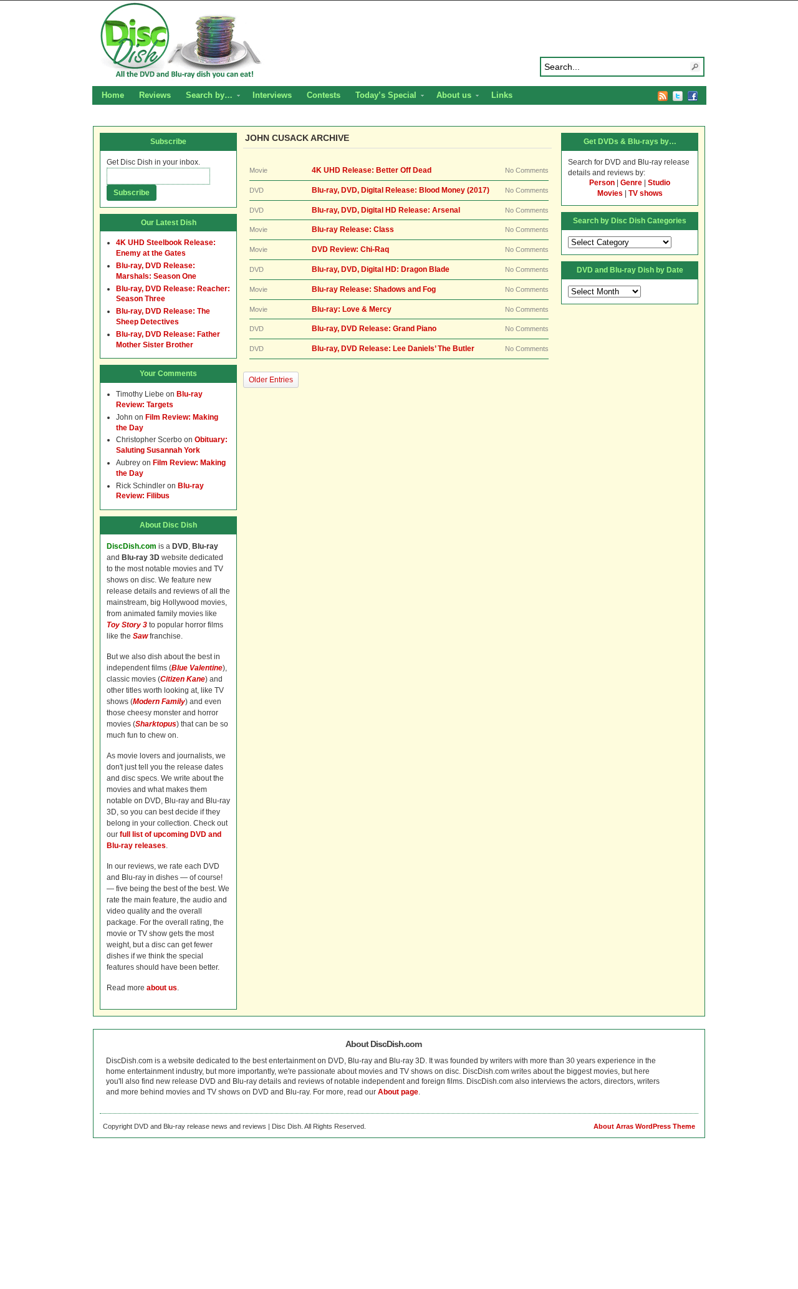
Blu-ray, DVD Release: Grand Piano (374, 328)
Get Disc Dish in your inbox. (153, 162)
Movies (610, 193)
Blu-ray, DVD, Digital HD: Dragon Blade (380, 269)
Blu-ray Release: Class (353, 229)
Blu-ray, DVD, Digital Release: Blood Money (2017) (400, 190)
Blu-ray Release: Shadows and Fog (374, 289)
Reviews (155, 95)
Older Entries (271, 379)
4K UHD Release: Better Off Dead (371, 170)
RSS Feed (663, 96)
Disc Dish (399, 41)
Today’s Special (382, 96)
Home (113, 95)
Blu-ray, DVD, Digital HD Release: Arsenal (386, 210)
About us (450, 96)
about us (162, 987)
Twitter (678, 96)
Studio (659, 182)
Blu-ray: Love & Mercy (352, 309)
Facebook (693, 96)
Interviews (272, 95)
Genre (631, 182)
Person (602, 182)
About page (398, 1092)
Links (501, 95)
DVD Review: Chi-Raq (350, 249)
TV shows (645, 193)
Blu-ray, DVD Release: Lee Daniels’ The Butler (393, 348)
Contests (323, 95)
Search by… (205, 96)
